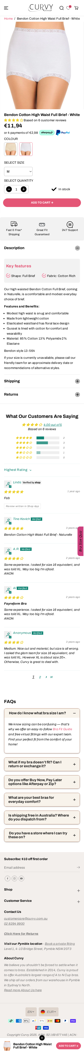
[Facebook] (7, 878)
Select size (14, 162)
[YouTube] (21, 878)
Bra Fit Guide (62, 729)
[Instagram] (14, 878)
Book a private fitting (60, 943)
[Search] (61, 8)
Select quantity (18, 180)
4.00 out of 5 (53, 424)
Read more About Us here (23, 990)
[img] (13, 492)
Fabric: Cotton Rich (61, 276)
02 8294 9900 (14, 923)
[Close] (42, 1038)
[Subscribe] (78, 868)
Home (8, 18)
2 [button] (40, 677)
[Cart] (76, 8)
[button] (6, 8)
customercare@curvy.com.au (26, 918)
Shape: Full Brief (23, 276)
